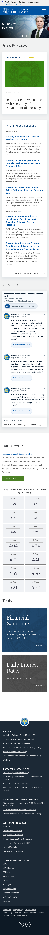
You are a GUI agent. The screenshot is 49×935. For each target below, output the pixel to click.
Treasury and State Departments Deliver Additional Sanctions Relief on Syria (24, 190)
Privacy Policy (7, 910)
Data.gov (6, 880)
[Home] (16, 10)
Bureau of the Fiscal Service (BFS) (16, 743)
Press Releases (14, 45)
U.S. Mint (6, 760)
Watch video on (20, 346)
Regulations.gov (9, 888)
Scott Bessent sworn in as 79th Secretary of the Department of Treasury (23, 104)
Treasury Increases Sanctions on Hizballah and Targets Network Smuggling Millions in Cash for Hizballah (21, 220)
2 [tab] (26, 36)
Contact (41, 912)
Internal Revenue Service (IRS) (15, 751)
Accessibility (33, 912)
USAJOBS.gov (8, 868)
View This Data (13, 479)
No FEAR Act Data (10, 847)
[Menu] (44, 11)
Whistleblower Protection (13, 851)
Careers (25, 912)
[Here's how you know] (24, 3)
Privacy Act (7, 826)
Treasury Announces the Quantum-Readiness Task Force (23, 138)
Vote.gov (6, 901)
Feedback (17, 912)
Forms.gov (7, 884)
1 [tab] (23, 36)
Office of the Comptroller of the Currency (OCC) (22, 756)
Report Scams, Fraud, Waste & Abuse (17, 783)
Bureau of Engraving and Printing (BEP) (18, 739)
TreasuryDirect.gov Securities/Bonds (17, 839)
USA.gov (6, 864)
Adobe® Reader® (22, 915)
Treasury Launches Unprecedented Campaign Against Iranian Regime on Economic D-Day (23, 163)
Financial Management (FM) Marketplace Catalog (22, 813)
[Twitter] (21, 924)
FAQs (10, 912)
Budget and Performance (13, 834)
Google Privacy (18, 910)
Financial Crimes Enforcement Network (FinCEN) (22, 747)
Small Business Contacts (12, 830)
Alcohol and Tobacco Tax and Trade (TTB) (19, 735)
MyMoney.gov (8, 876)
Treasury (32, 306)
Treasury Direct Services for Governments (19, 809)
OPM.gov (6, 872)
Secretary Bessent (9, 26)
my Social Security (10, 897)
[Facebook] (28, 924)
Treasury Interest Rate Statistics (17, 454)
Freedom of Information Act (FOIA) (16, 843)
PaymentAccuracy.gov (11, 893)
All (7, 306)
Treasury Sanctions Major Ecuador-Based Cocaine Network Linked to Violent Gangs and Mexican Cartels (22, 246)
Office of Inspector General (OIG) (16, 772)
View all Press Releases (26, 273)
